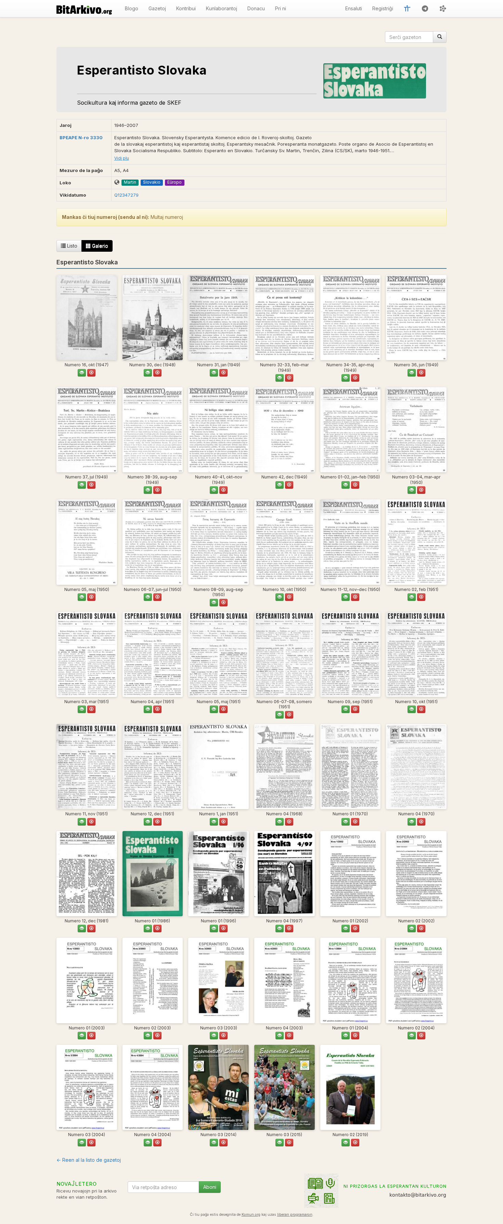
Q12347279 (126, 195)
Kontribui (186, 8)
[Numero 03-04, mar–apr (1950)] (416, 429)
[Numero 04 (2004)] (152, 1087)
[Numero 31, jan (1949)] (218, 317)
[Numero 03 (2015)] (284, 1087)
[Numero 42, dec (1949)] (284, 429)
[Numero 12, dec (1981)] (86, 873)
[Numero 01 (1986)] (152, 873)
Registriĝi (382, 8)
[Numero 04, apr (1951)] (152, 654)
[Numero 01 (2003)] (86, 980)
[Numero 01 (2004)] (350, 980)
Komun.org (251, 1214)
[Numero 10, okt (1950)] (284, 541)
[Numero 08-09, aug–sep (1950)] (218, 541)
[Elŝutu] (91, 373)
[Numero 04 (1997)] (284, 873)
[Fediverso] (443, 8)
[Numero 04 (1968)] (284, 766)
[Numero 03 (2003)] (218, 980)
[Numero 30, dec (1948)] (152, 317)
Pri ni (280, 8)
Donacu (256, 8)
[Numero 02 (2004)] (416, 980)
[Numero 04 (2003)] (284, 980)
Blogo (131, 8)
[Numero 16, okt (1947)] (86, 317)
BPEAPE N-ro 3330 (81, 137)
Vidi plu (121, 158)
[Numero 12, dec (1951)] (152, 766)
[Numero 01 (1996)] (218, 873)
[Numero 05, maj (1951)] (218, 654)
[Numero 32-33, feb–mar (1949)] (284, 317)
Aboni (209, 1187)
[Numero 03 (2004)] (86, 1087)
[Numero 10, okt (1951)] (416, 654)
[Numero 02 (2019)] (350, 1087)
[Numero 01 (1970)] (350, 766)
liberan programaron (294, 1214)
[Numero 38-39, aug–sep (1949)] (152, 429)
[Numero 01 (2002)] (350, 873)
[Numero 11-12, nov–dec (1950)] (350, 541)
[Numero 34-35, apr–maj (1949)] (350, 317)
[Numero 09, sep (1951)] (350, 654)
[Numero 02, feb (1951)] (416, 541)
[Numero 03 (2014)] (218, 1087)
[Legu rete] (82, 373)
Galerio (99, 246)
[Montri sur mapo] (116, 182)
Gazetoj (157, 8)
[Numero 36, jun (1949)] (416, 317)
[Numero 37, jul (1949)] (86, 429)
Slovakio (151, 182)
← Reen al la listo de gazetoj (88, 1160)
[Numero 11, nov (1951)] (86, 766)
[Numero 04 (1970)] (416, 766)
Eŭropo (174, 182)
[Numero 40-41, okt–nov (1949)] (218, 429)
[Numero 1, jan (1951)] (218, 766)
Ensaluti (353, 8)
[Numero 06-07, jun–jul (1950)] (152, 541)
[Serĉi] (440, 37)
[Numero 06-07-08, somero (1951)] (284, 654)
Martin (130, 182)
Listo (71, 246)
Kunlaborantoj (221, 8)
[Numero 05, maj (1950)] (86, 541)
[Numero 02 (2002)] (416, 873)
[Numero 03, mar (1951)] (86, 654)
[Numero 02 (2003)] (152, 980)
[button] (407, 8)
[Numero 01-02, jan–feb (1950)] (350, 429)
